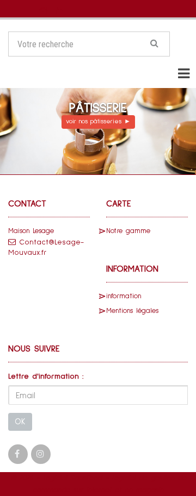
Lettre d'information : (46, 376)
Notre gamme (128, 231)
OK (20, 422)
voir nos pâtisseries (98, 121)
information (123, 296)
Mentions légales (132, 311)
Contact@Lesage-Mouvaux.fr (46, 247)
